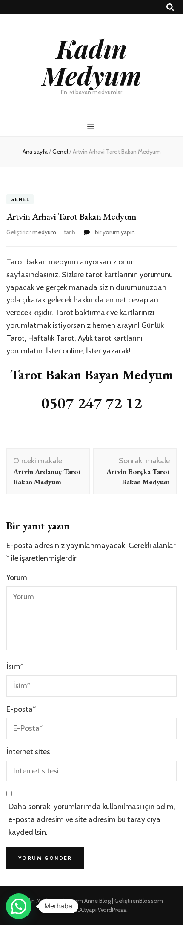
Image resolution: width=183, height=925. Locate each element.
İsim (14, 666)
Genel (20, 199)
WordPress (112, 910)
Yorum (16, 577)
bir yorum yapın (114, 232)
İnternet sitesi (29, 751)
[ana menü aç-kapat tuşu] (91, 127)
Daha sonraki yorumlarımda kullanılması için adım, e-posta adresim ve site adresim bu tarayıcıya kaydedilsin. (92, 819)
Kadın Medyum (91, 61)
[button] (18, 906)
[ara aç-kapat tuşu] (170, 7)
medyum (44, 232)
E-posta (21, 709)
